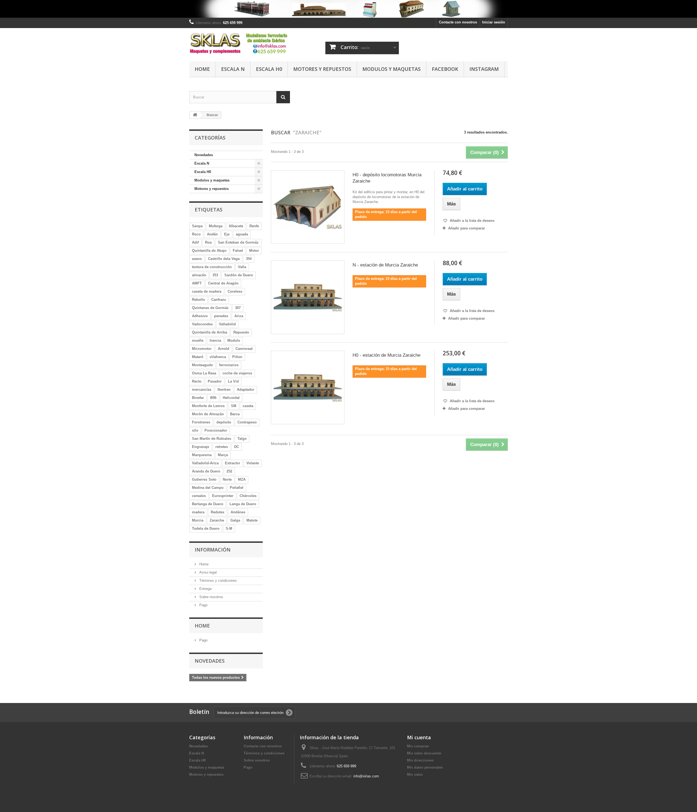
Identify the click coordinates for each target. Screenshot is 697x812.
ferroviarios (229, 365)
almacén (199, 275)
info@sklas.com (366, 776)
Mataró (197, 357)
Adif (195, 242)
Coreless (235, 291)
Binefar (198, 398)
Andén (212, 234)
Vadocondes (202, 324)
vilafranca (218, 357)
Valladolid (227, 324)
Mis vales (415, 774)
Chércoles (248, 496)
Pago (202, 605)
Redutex (217, 512)
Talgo (242, 439)
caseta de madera (206, 291)
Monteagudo (202, 365)
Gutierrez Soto (204, 479)
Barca (235, 414)
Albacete (236, 226)
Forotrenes (201, 422)
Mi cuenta (419, 737)
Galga (235, 520)
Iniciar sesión (493, 22)
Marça (223, 455)
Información (213, 549)
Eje (227, 234)
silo (195, 430)
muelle (197, 340)
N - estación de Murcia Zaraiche (385, 265)
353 (215, 275)
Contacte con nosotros (458, 22)
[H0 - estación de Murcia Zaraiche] (308, 387)
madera (198, 512)
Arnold (223, 349)
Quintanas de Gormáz (210, 308)
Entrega (205, 589)
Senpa (197, 226)
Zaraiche (217, 520)
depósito (223, 422)
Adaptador (245, 389)
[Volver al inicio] (195, 115)
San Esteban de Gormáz (238, 242)
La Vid (233, 381)
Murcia (197, 520)
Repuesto (241, 332)
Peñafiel (236, 488)
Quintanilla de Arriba (209, 332)
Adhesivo (200, 316)
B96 (213, 398)
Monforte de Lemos (208, 406)
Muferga (215, 226)
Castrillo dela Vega (224, 259)
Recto (196, 381)
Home (202, 69)
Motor (254, 251)
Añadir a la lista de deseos (471, 221)
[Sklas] (239, 43)
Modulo (233, 340)
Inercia (215, 340)
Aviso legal (207, 572)
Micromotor (202, 349)
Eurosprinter (222, 496)
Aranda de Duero (206, 471)
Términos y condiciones (217, 580)
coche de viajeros (237, 373)
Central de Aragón (223, 283)
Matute (252, 520)
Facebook (445, 69)
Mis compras (418, 746)
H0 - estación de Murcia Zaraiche (386, 355)
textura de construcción (212, 267)
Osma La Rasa (204, 373)
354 (249, 259)
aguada (242, 234)
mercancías (201, 389)
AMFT (197, 283)
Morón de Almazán (208, 414)
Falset (238, 251)
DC (236, 447)
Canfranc (218, 300)
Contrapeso (247, 422)
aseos (197, 259)
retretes (221, 447)
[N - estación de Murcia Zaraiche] (308, 297)
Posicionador (215, 430)
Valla (242, 267)
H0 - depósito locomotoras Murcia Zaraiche (387, 178)
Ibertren (224, 389)
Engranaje (200, 447)
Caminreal (244, 349)
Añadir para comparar (466, 228)
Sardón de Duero (238, 275)
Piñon (237, 357)
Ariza (238, 316)
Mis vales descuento (424, 753)
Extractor (232, 463)
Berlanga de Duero (207, 504)
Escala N (233, 69)
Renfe (254, 226)
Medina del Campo (208, 488)
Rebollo (198, 300)
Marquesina (202, 455)
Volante (252, 463)
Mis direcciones (420, 760)
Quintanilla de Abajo (209, 251)
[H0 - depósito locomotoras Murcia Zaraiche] (308, 207)
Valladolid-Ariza (205, 463)
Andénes (238, 512)
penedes (221, 316)
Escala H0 (269, 69)
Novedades (203, 155)
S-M (229, 528)
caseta (248, 406)
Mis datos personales (425, 767)
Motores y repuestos (322, 69)
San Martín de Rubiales (211, 439)
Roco (196, 234)
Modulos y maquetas (391, 69)
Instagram (484, 69)
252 (229, 471)
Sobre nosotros (210, 597)
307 (238, 308)
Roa (208, 242)
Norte (227, 479)
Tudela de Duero (205, 528)
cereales (199, 496)
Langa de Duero (243, 504)
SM (233, 406)
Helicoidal (231, 398)
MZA (242, 479)
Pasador (215, 381)
